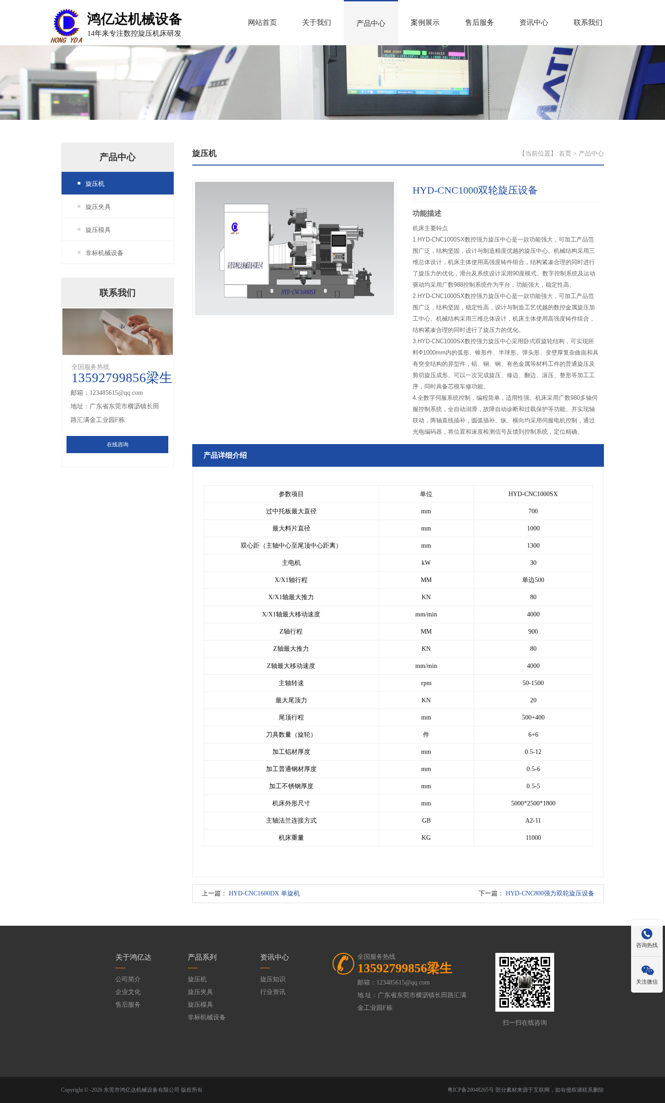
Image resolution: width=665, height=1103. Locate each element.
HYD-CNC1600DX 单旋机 (264, 893)
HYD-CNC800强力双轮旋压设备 (550, 893)
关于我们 (316, 22)
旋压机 (95, 183)
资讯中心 (533, 22)
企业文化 (128, 992)
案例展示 (425, 22)
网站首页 (262, 22)
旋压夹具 (98, 207)
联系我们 (588, 22)
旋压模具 (98, 230)
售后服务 (479, 22)
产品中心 (370, 23)
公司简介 (128, 979)
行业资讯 (272, 992)
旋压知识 (272, 979)
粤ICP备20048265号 (470, 1090)
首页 (565, 153)
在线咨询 (117, 444)
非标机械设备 (105, 253)
